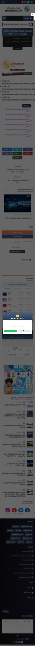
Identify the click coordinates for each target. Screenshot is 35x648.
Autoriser (10, 330)
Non (24, 330)
